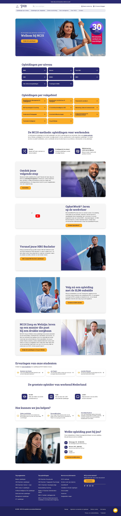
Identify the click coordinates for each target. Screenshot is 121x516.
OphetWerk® (64, 485)
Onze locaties (64, 490)
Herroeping (103, 509)
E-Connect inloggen (100, 6)
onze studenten (26, 367)
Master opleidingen (20, 479)
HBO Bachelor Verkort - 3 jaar (23, 485)
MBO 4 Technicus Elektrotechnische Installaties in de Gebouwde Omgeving (48, 498)
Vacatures (63, 493)
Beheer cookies (94, 509)
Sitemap (66, 509)
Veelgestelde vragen (66, 496)
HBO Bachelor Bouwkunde (45, 479)
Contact (81, 10)
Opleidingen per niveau (23, 10)
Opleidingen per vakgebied (38, 10)
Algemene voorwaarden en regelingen (79, 509)
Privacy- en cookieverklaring (91, 513)
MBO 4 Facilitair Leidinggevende (46, 495)
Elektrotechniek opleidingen (22, 493)
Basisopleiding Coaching (44, 487)
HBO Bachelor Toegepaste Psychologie (48, 482)
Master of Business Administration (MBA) (47, 491)
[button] (115, 510)
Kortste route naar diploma (68, 482)
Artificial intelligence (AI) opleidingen (25, 490)
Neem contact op (87, 6)
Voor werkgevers (64, 10)
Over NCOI (74, 10)
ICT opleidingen (19, 499)
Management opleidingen (22, 496)
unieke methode (88, 135)
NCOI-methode (65, 479)
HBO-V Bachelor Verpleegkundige (47, 485)
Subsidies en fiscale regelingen (69, 487)
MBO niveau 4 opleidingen (22, 487)
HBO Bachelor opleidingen (22, 482)
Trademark (103, 513)
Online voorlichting (52, 10)
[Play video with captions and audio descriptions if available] (37, 216)
